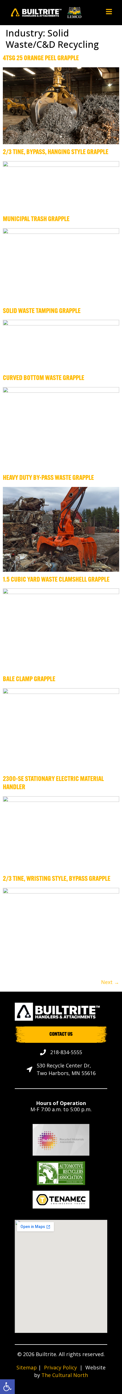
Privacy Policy (60, 1367)
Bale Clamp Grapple (29, 679)
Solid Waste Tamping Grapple (42, 311)
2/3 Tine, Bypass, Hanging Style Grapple (55, 152)
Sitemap (26, 1367)
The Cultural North (64, 1375)
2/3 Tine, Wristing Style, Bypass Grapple (56, 879)
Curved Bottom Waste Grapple (43, 378)
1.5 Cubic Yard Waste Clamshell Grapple (56, 580)
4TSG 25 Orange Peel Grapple (41, 58)
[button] (7, 1386)
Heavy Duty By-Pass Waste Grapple (48, 478)
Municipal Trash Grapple (36, 219)
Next (110, 982)
